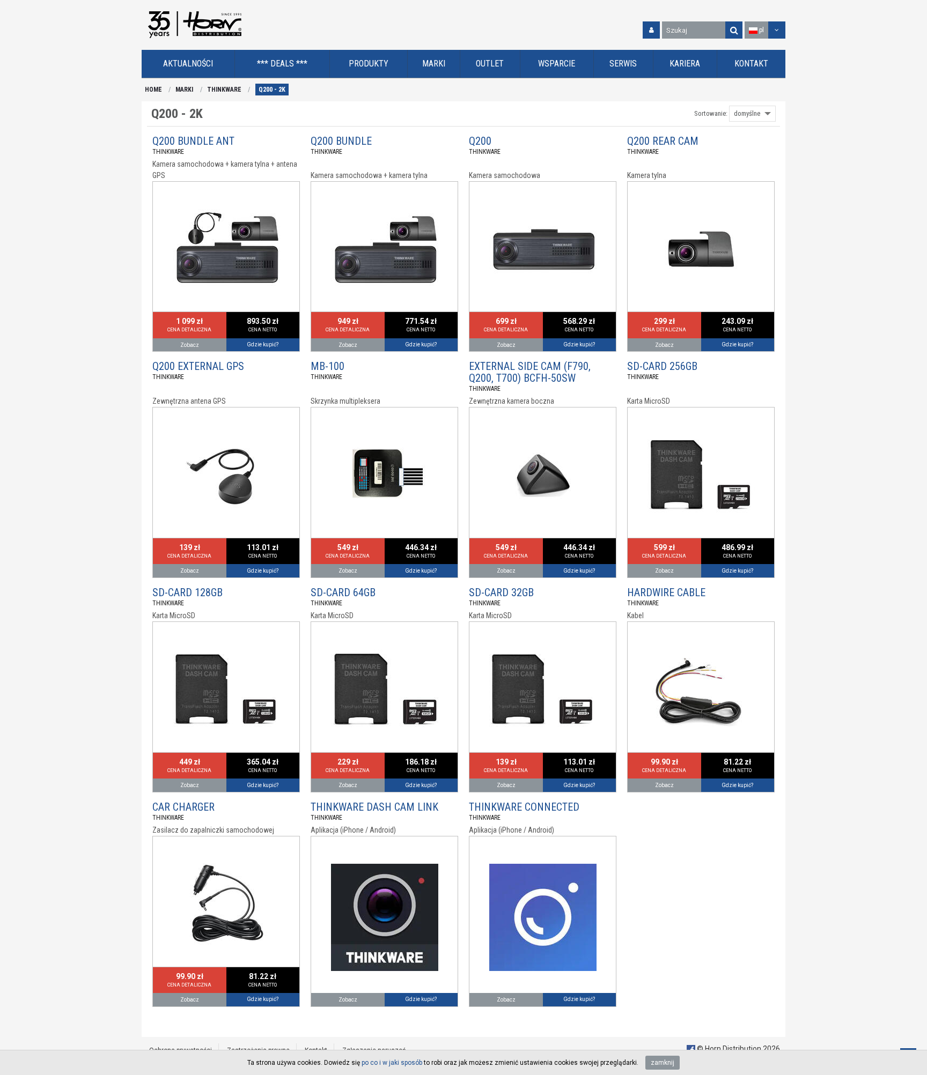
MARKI (184, 89)
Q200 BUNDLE (341, 141)
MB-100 (327, 366)
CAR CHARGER (183, 806)
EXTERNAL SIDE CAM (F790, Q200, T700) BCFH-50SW (530, 372)
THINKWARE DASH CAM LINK (374, 806)
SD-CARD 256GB (662, 366)
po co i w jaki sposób (392, 1062)
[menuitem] (188, 64)
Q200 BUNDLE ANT (193, 141)
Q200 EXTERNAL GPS (198, 366)
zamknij (662, 1062)
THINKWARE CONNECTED (524, 806)
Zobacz (189, 345)
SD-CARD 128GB (187, 592)
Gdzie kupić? (262, 344)
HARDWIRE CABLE (666, 592)
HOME (153, 89)
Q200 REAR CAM (662, 141)
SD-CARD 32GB (501, 592)
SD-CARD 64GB (343, 592)
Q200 (480, 141)
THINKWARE (224, 89)
